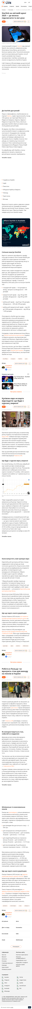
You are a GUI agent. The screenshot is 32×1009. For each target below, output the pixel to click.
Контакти (4, 959)
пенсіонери (13, 905)
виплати (5, 905)
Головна (4, 9)
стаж (20, 905)
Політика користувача (22, 954)
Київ (17, 933)
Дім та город (5, 927)
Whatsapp (7, 991)
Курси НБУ (5, 436)
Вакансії (4, 957)
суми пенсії (14, 708)
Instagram (7, 985)
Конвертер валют (6, 969)
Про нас (4, 954)
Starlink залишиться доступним (14, 335)
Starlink (19, 46)
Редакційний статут (21, 960)
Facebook (6, 988)
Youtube (6, 977)
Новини (12, 6)
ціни (26, 358)
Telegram (6, 980)
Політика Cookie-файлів (20, 965)
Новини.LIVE (18, 455)
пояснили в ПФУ (8, 766)
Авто (17, 921)
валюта (18, 645)
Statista (9, 116)
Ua (25, 2)
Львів (3, 940)
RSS (20, 988)
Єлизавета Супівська (8, 366)
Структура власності (7, 963)
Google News (22, 980)
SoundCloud (22, 985)
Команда (4, 965)
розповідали (13, 812)
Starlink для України (17, 350)
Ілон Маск (5, 358)
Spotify (21, 983)
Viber (5, 983)
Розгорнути (16, 946)
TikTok (21, 977)
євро (12, 645)
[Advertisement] (16, 90)
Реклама (4, 961)
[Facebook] (6, 369)
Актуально (5, 921)
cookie (11, 1007)
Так (29, 1007)
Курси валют (5, 967)
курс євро (5, 645)
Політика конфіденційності (20, 957)
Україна (5, 6)
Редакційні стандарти (22, 962)
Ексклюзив (5, 933)
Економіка (24, 6)
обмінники (25, 645)
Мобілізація (19, 940)
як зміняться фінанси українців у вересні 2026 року (15, 891)
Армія (17, 6)
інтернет (13, 358)
